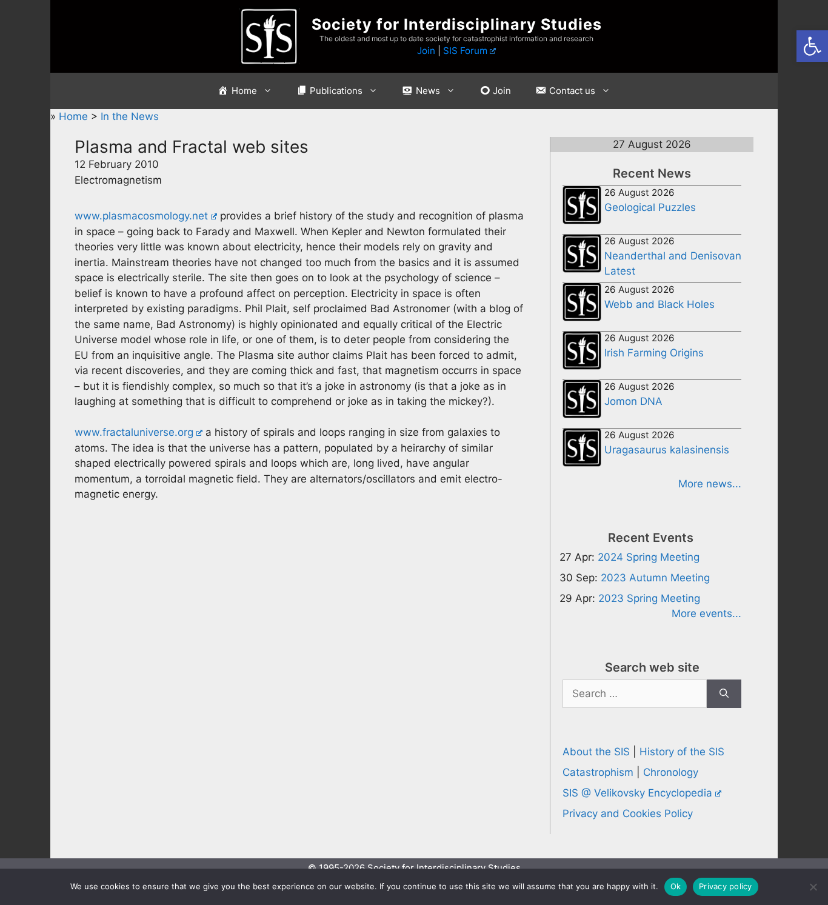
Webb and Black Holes (659, 304)
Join (426, 50)
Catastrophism (598, 772)
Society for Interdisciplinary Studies (457, 24)
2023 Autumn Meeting (655, 578)
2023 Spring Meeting (649, 598)
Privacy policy (725, 886)
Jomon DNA (633, 401)
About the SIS (596, 752)
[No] (813, 887)
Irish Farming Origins (654, 353)
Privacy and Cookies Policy (628, 813)
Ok (675, 886)
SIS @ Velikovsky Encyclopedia (637, 793)
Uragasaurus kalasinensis (666, 450)
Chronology (670, 772)
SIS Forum (465, 50)
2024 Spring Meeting (648, 557)
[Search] (724, 694)
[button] (812, 46)
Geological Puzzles (650, 207)
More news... (709, 484)
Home (75, 116)
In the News (130, 116)
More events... (706, 613)
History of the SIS (681, 752)
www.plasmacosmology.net (141, 216)
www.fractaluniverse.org (134, 432)
